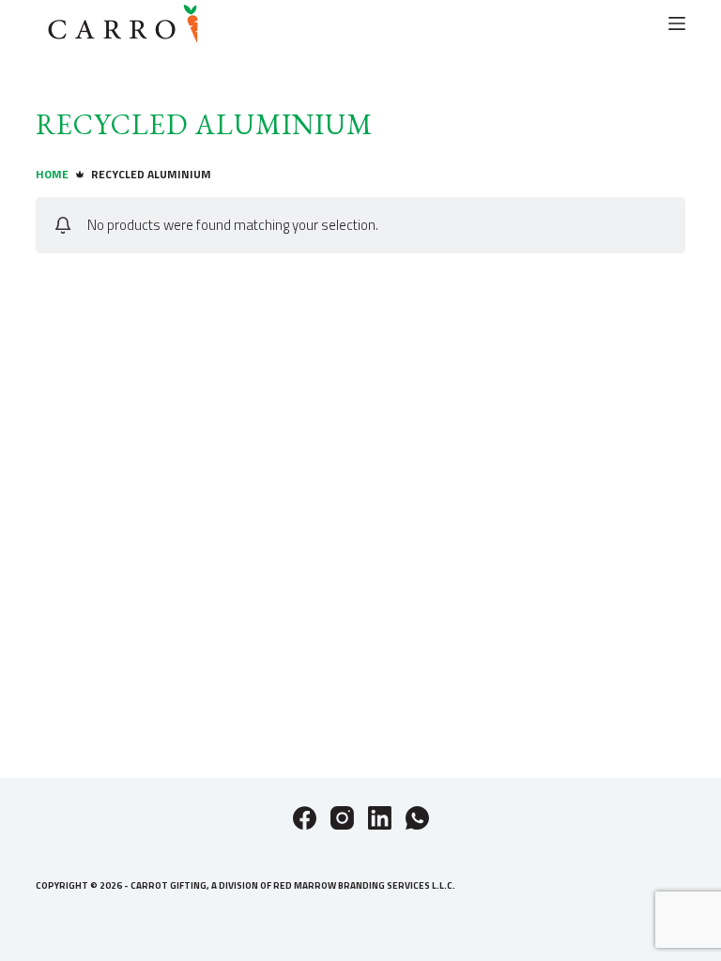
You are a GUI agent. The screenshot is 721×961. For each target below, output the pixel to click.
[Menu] (676, 23)
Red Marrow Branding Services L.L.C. (364, 885)
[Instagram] (342, 818)
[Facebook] (304, 818)
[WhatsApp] (417, 818)
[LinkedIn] (379, 818)
